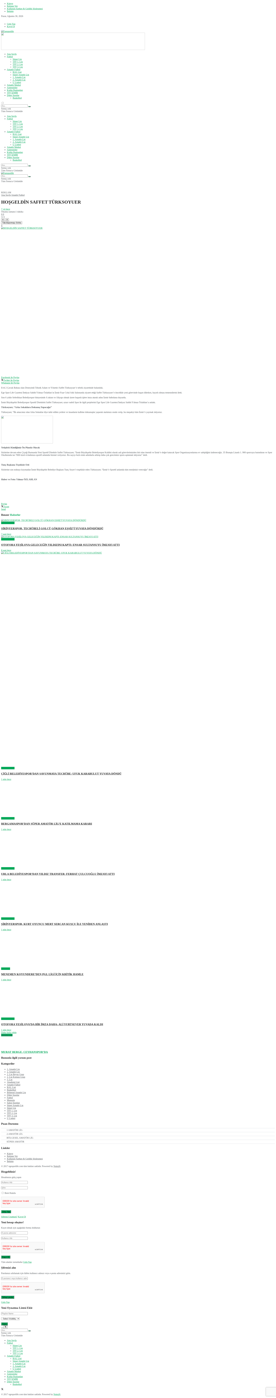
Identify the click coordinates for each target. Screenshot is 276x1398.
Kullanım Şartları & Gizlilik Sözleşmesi (25, 8)
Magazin (11, 1100)
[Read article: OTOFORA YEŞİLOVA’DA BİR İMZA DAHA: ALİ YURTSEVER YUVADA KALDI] (138, 999)
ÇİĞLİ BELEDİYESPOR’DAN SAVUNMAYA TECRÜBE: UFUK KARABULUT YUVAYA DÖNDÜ (61, 773)
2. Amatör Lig (19, 80)
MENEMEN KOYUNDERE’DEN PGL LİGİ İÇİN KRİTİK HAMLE (42, 974)
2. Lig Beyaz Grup (15, 1074)
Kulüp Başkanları (15, 90)
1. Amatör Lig (19, 77)
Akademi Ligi (13, 1082)
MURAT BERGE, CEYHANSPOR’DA (24, 1052)
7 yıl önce (5, 209)
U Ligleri (17, 82)
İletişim (10, 11)
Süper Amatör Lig (21, 74)
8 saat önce (6, 550)
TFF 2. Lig (18, 64)
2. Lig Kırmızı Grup (16, 1077)
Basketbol (17, 98)
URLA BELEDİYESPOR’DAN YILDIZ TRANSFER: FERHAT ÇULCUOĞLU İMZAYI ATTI (58, 873)
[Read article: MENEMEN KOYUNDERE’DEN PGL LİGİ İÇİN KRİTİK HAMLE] (138, 949)
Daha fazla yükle (9, 1032)
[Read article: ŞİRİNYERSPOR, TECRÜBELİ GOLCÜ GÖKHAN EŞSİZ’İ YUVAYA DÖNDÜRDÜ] (138, 520)
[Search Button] (29, 106)
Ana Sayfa (12, 54)
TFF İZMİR (12, 93)
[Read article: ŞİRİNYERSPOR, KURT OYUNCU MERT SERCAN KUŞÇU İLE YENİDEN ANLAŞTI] (138, 899)
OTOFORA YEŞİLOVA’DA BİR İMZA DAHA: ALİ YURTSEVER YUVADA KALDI (52, 1024)
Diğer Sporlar (13, 95)
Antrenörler (12, 87)
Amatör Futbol (13, 69)
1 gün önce (6, 779)
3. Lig (9, 1079)
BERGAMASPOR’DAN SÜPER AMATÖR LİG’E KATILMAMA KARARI (46, 823)
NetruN (56, 1166)
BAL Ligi (17, 72)
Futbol (10, 56)
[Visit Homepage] (7, 31)
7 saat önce (6, 534)
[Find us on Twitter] (2, 19)
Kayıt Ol (11, 26)
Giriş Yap (11, 24)
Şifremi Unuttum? (9, 1217)
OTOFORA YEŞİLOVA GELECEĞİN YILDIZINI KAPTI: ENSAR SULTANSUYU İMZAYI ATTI (60, 544)
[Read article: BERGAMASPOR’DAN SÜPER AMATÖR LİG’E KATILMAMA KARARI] (138, 799)
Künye (10, 3)
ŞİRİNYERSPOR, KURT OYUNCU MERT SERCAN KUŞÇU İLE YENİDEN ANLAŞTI (54, 924)
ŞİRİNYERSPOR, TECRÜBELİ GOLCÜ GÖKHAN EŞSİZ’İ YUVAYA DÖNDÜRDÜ (52, 528)
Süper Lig (17, 59)
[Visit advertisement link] (73, 49)
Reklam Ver (12, 6)
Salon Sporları (13, 1103)
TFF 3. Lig (18, 67)
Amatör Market (14, 85)
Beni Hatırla (10, 1193)
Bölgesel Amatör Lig (16, 1092)
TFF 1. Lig (18, 62)
